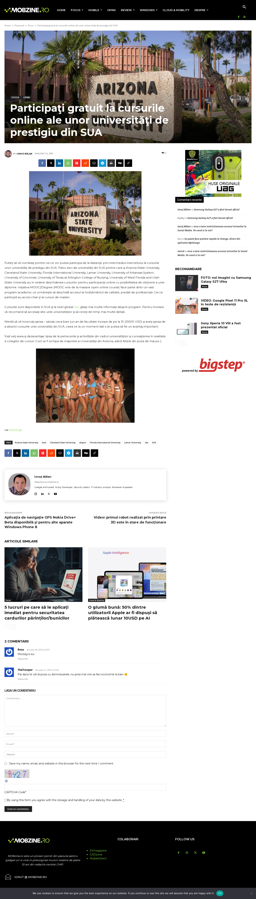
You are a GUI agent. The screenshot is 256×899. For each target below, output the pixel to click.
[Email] (94, 163)
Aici (77, 307)
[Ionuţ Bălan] (8, 153)
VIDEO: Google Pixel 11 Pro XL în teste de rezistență (224, 302)
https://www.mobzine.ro (46, 482)
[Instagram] (35, 493)
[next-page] (12, 627)
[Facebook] (239, 17)
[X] (51, 163)
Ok (220, 893)
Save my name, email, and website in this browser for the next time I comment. (61, 763)
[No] (251, 893)
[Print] (111, 163)
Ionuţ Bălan (24, 153)
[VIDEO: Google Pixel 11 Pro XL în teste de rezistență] (186, 306)
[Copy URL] (128, 163)
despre (82, 442)
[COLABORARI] (128, 846)
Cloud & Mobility (96, 600)
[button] (244, 7)
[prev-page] (6, 627)
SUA (154, 442)
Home (7, 25)
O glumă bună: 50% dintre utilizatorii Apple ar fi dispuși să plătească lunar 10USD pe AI (122, 612)
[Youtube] (55, 493)
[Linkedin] (59, 163)
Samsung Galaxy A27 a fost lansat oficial (217, 209)
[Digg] (120, 163)
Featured (19, 25)
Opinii (26, 97)
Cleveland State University (63, 442)
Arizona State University (26, 442)
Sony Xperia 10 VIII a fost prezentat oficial (221, 325)
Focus (31, 25)
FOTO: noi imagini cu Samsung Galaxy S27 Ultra (226, 279)
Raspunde (23, 658)
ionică (180, 251)
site (146, 442)
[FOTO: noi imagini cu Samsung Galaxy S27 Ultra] (186, 283)
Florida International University (105, 442)
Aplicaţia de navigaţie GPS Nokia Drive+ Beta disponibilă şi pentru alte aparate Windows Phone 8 (40, 522)
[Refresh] (6, 782)
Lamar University (132, 442)
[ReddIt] (85, 163)
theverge (15, 430)
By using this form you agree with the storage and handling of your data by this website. (65, 800)
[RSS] (244, 17)
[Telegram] (102, 163)
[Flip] (76, 163)
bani (44, 442)
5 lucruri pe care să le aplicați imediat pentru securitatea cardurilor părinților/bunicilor (36, 612)
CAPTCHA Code (14, 792)
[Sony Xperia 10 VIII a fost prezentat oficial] (186, 329)
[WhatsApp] (68, 163)
